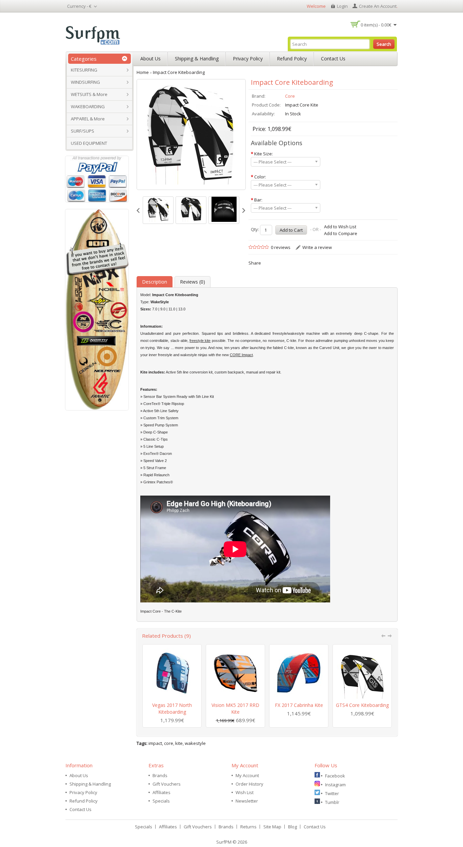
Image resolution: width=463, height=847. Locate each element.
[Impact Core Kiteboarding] (158, 210)
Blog (292, 827)
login (342, 6)
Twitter (332, 793)
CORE (236, 355)
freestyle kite (199, 341)
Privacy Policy (248, 58)
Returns (248, 827)
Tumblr (332, 802)
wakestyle (195, 743)
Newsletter (247, 801)
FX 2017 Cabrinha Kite (299, 705)
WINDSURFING (85, 82)
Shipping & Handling (197, 58)
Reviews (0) (192, 281)
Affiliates (161, 792)
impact (155, 743)
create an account (378, 6)
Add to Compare (340, 233)
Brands (160, 775)
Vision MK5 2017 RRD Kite (235, 708)
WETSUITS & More (89, 94)
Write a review (317, 247)
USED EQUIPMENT (89, 143)
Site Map (272, 827)
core (168, 743)
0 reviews (280, 247)
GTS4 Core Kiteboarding (362, 705)
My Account (247, 775)
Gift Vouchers (167, 784)
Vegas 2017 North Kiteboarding (172, 708)
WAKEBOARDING (88, 106)
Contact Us (333, 58)
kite (179, 743)
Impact (247, 355)
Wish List (245, 792)
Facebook (335, 776)
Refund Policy (292, 58)
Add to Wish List (340, 227)
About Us (150, 58)
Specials (161, 801)
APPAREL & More (88, 119)
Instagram (335, 785)
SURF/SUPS (82, 131)
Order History (249, 784)
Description (154, 281)
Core (290, 96)
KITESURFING (84, 70)
